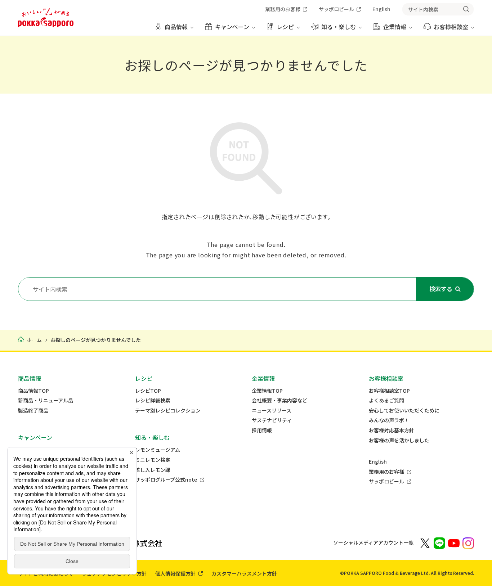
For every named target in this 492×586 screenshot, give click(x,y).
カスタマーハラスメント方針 (244, 573)
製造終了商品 (33, 410)
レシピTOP (148, 390)
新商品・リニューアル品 (45, 400)
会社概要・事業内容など (279, 400)
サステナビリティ (272, 420)
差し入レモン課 (152, 469)
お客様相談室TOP (389, 390)
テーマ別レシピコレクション (168, 410)
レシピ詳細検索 (152, 400)
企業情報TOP (267, 390)
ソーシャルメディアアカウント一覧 (373, 542)
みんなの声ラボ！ (389, 420)
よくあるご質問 (386, 400)
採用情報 (262, 430)
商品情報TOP (33, 390)
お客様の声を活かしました (399, 440)
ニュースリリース (271, 410)
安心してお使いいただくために (404, 410)
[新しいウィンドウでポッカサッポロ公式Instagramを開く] (468, 542)
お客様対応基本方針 (391, 430)
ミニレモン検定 (152, 459)
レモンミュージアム (157, 449)
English (378, 461)
